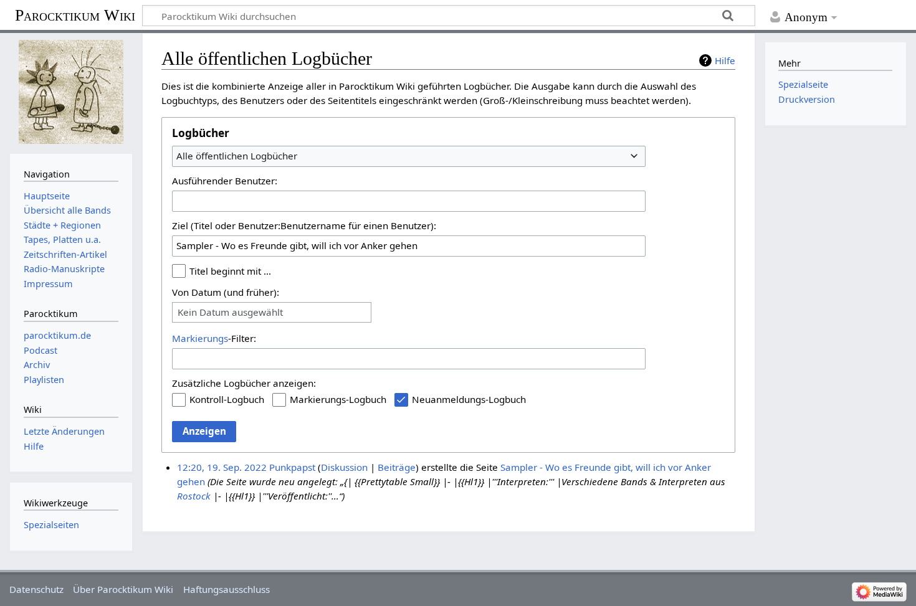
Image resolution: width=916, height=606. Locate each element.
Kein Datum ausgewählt (230, 312)
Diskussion (344, 467)
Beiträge (397, 467)
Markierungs (200, 338)
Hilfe (725, 60)
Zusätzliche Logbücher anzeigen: (244, 383)
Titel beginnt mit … (230, 271)
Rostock (194, 496)
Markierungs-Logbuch (338, 399)
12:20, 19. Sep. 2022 (222, 467)
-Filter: (214, 338)
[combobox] (409, 156)
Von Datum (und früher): (225, 292)
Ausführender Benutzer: (224, 180)
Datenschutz (36, 589)
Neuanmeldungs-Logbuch (469, 399)
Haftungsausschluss (226, 589)
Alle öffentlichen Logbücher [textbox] (236, 155)
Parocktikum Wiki (75, 14)
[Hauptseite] (71, 92)
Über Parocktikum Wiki (123, 589)
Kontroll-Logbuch (226, 399)
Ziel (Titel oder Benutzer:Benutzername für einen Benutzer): (304, 225)
